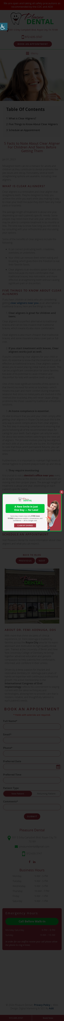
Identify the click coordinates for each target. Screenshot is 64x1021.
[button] (3, 26)
